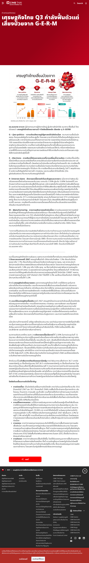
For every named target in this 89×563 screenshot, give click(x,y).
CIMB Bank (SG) (75, 522)
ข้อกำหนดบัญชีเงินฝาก (42, 533)
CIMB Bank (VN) (75, 530)
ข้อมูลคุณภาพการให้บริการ (60, 527)
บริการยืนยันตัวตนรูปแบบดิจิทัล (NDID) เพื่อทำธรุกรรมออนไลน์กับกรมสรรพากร (61, 507)
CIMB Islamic (74, 517)
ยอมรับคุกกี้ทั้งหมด (38, 559)
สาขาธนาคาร (56, 525)
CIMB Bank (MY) (75, 520)
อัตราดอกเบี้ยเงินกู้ (41, 512)
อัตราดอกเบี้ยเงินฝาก (41, 499)
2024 (8, 470)
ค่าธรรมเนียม (39, 522)
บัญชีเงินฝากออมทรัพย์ (8, 478)
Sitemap (73, 506)
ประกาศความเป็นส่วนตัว (76, 495)
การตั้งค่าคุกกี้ (23, 559)
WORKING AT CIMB (76, 484)
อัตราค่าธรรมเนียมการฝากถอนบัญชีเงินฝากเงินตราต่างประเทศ (44, 527)
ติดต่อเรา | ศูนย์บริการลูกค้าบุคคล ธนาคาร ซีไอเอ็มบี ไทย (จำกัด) (60, 519)
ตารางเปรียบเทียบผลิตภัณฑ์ (9, 491)
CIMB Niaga (73, 527)
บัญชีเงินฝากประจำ (7, 481)
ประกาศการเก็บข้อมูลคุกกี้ (77, 498)
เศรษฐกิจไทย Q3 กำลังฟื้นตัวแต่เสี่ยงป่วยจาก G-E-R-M (28, 470)
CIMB (71, 514)
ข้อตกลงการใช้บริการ (75, 500)
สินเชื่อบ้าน (38, 481)
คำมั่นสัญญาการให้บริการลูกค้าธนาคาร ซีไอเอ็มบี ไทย (77, 488)
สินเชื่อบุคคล (39, 478)
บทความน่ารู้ (73, 479)
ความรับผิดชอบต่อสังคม (77, 492)
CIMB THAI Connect (59, 481)
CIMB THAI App (58, 478)
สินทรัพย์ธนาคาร (74, 481)
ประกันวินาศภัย (23, 481)
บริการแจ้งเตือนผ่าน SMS (60, 484)
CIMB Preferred (75, 476)
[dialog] (44, 555)
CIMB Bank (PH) (75, 533)
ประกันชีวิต (22, 478)
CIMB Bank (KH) (75, 525)
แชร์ (27, 459)
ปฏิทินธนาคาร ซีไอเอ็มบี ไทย (77, 503)
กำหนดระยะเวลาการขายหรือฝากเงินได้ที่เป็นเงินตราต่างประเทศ (43, 517)
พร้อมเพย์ (55, 486)
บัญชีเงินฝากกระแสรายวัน (8, 484)
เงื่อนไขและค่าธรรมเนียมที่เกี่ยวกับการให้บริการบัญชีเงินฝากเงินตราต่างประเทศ (44, 538)
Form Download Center (60, 535)
